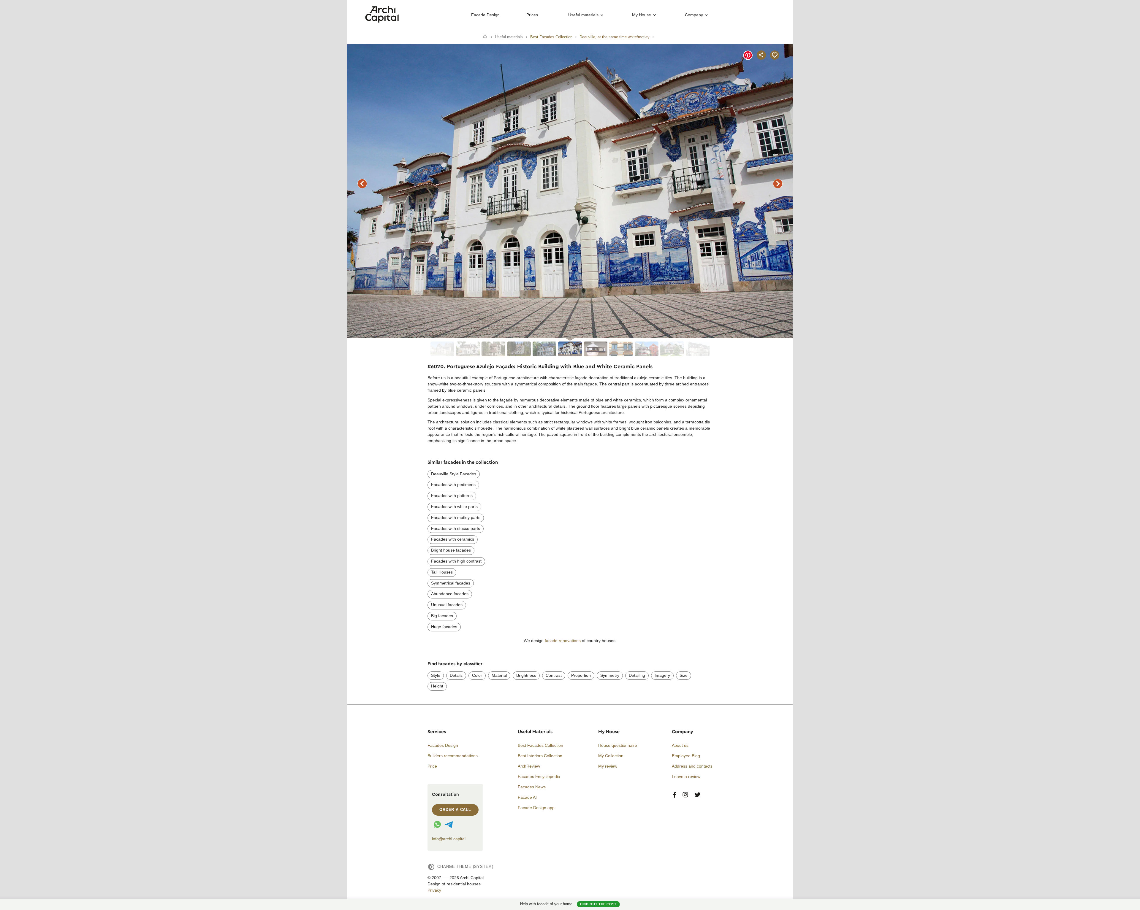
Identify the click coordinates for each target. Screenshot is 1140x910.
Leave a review (686, 776)
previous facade (362, 184)
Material (499, 675)
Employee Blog (686, 755)
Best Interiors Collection (540, 755)
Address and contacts (692, 766)
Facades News (532, 786)
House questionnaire (617, 745)
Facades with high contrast (456, 561)
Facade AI (527, 797)
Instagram (685, 795)
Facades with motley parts (455, 517)
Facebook (674, 795)
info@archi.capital (449, 838)
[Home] (485, 37)
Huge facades (444, 626)
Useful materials (583, 14)
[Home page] (382, 21)
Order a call (455, 809)
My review (607, 766)
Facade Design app (536, 807)
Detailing (637, 675)
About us (680, 745)
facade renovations (563, 640)
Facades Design (443, 745)
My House (641, 14)
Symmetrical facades (450, 583)
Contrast (554, 675)
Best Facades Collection (540, 745)
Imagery (662, 675)
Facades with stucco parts (455, 528)
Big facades (442, 615)
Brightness (526, 675)
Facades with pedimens (453, 484)
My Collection (610, 755)
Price (432, 766)
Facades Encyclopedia (539, 776)
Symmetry (609, 675)
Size (684, 675)
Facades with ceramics (452, 539)
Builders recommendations (453, 755)
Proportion (581, 675)
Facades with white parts (454, 506)
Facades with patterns (452, 495)
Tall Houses (442, 572)
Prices (532, 14)
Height (437, 686)
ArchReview (529, 766)
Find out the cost (598, 904)
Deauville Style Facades (453, 473)
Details (456, 675)
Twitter (698, 795)
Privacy (434, 890)
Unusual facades (447, 604)
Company (694, 14)
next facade (778, 184)
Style (435, 675)
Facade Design (485, 14)
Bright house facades (451, 550)
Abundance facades (449, 593)
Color (477, 675)
